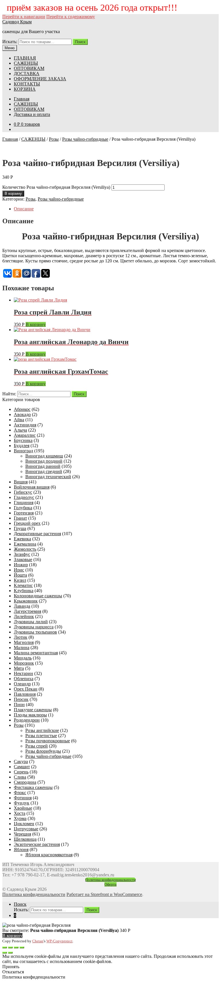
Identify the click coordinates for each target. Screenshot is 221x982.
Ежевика (22, 538)
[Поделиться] (10, 947)
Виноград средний (43, 471)
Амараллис (25, 435)
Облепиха (23, 678)
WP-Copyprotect (59, 941)
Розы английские (42, 730)
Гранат (20, 518)
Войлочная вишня (31, 487)
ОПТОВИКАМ (29, 68)
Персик (21, 699)
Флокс (20, 792)
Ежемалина (25, 543)
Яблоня (21, 849)
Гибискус (23, 492)
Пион (19, 704)
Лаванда (22, 606)
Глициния (23, 502)
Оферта (110, 884)
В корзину (13, 193)
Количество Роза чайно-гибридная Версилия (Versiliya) (56, 187)
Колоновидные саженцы (38, 595)
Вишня (21, 481)
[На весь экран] (16, 947)
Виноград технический (48, 476)
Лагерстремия (27, 611)
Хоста (19, 813)
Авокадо (22, 414)
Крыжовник (26, 600)
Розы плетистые (41, 735)
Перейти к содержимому (70, 16)
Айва (19, 419)
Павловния (25, 694)
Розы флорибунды (43, 751)
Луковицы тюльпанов (35, 632)
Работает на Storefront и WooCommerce (104, 894)
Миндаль (23, 657)
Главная (21, 98)
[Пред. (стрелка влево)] (4, 953)
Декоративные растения (37, 533)
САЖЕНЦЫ (26, 63)
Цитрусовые (26, 828)
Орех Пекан (25, 689)
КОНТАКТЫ (27, 83)
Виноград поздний (43, 461)
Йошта (20, 575)
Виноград (23, 450)
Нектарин (23, 673)
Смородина (25, 782)
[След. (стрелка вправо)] (10, 953)
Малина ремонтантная (36, 652)
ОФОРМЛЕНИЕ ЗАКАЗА (40, 78)
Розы (54, 139)
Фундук (21, 802)
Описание (24, 208)
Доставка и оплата (32, 114)
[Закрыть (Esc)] (4, 947)
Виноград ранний (42, 466)
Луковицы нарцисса (34, 626)
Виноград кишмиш (44, 455)
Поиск (80, 42)
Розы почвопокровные (47, 740)
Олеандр (22, 683)
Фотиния (23, 797)
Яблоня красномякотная (49, 854)
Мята (19, 668)
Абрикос (22, 409)
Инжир (21, 564)
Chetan (37, 941)
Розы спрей (36, 745)
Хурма (20, 818)
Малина (21, 647)
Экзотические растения (37, 844)
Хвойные (23, 808)
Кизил (20, 580)
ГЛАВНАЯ (25, 58)
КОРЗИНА (25, 89)
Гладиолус (24, 497)
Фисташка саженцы (33, 787)
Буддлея (21, 445)
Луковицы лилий (31, 621)
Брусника (23, 440)
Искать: (9, 41)
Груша (20, 528)
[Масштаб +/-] (22, 947)
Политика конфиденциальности (110, 880)
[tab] (116, 208)
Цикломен (24, 823)
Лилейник (24, 616)
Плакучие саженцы (33, 709)
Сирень (21, 771)
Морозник (24, 663)
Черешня (22, 834)
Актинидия (25, 424)
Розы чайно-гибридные (85, 139)
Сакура (21, 761)
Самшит (22, 766)
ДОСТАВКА (26, 73)
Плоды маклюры (30, 714)
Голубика (23, 507)
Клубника (23, 590)
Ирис (19, 569)
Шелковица (25, 839)
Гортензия (24, 512)
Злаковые (23, 559)
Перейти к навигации (23, 16)
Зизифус (22, 554)
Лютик (20, 637)
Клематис (23, 585)
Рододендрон (27, 720)
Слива (20, 777)
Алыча (20, 430)
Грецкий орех (27, 523)
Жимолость (25, 549)
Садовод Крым (17, 21)
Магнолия (24, 642)
